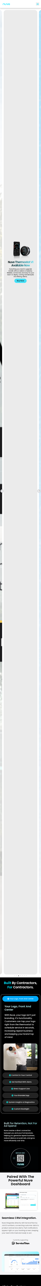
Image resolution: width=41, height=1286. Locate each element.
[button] (37, 4)
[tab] (20, 999)
